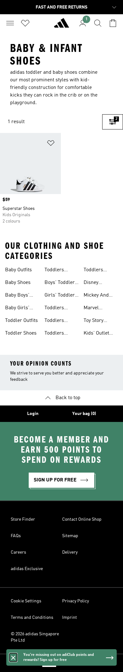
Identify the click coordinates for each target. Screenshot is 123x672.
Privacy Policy (75, 601)
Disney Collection (95, 283)
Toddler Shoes (21, 333)
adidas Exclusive (27, 569)
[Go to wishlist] (25, 23)
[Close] (13, 657)
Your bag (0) (84, 413)
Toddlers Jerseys (54, 334)
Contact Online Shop (82, 519)
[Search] (97, 23)
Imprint (69, 617)
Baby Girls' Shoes (17, 308)
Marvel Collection (95, 308)
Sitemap (70, 536)
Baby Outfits (18, 270)
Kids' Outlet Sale (96, 334)
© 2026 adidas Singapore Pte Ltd (35, 637)
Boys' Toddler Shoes (59, 283)
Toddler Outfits (21, 320)
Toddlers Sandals (54, 270)
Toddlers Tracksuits (56, 321)
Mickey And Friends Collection (96, 296)
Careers (18, 552)
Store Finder (23, 519)
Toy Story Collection (95, 321)
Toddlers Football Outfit (99, 270)
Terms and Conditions (32, 617)
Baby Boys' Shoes (17, 296)
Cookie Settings (26, 601)
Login (32, 413)
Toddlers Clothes (54, 308)
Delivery (70, 552)
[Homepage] (61, 25)
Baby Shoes (18, 282)
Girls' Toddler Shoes (59, 296)
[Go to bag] (112, 23)
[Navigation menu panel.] (10, 23)
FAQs (16, 536)
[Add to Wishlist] (51, 144)
